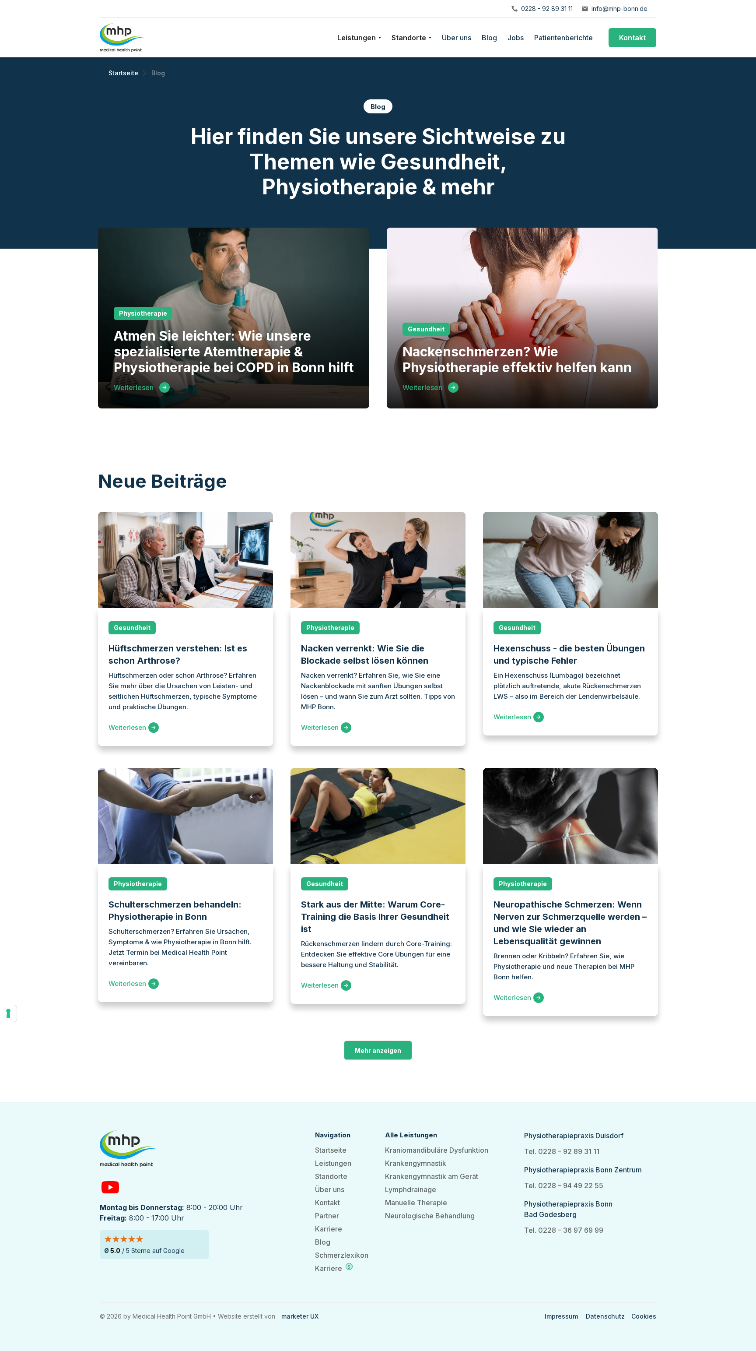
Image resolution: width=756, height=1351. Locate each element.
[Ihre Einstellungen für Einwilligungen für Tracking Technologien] (8, 1013)
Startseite (330, 1150)
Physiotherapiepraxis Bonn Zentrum (583, 1169)
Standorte (331, 1176)
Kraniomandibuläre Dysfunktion (436, 1150)
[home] (122, 37)
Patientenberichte (563, 37)
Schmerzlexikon (341, 1255)
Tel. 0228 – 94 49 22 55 (563, 1185)
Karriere (328, 1228)
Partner (327, 1215)
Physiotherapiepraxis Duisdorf (573, 1135)
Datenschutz (605, 1316)
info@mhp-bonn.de (620, 8)
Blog (489, 37)
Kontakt (632, 37)
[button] (359, 37)
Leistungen (333, 1163)
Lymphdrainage (410, 1189)
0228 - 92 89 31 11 (547, 8)
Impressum (561, 1316)
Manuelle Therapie (416, 1202)
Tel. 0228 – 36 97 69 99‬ (563, 1230)
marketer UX (299, 1316)
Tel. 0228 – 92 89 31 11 (561, 1151)
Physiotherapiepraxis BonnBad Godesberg (568, 1209)
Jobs (516, 37)
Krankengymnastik (415, 1163)
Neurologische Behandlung (430, 1215)
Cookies (643, 1316)
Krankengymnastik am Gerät (431, 1176)
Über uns (456, 37)
